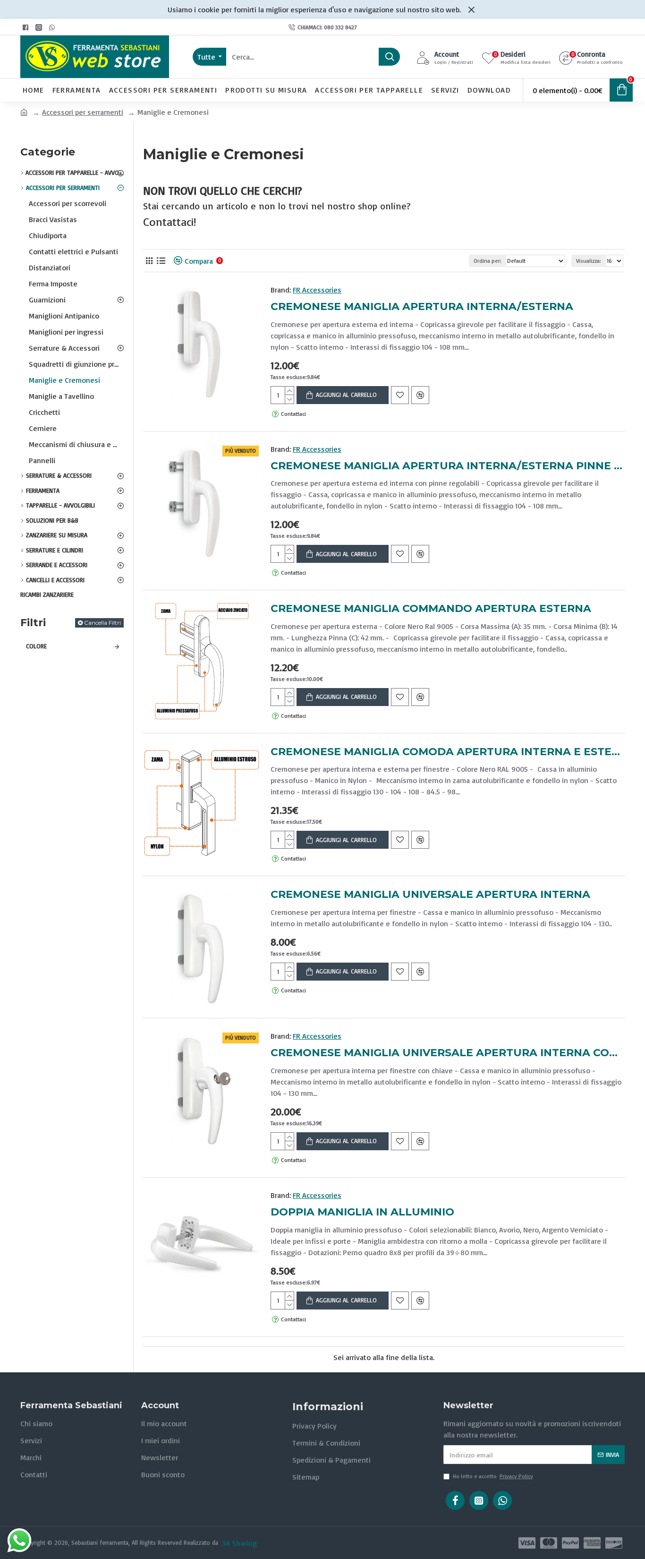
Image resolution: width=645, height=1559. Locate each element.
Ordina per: (487, 260)
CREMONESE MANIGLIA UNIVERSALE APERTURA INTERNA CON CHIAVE (448, 1052)
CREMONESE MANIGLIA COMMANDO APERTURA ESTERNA (431, 608)
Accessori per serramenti (82, 112)
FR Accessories (317, 289)
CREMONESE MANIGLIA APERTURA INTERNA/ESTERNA (422, 306)
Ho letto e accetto (493, 1476)
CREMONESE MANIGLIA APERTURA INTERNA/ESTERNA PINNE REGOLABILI (448, 465)
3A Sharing (239, 1543)
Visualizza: (588, 260)
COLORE (36, 646)
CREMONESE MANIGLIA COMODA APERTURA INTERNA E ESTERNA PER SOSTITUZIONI (448, 751)
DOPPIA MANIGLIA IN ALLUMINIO (362, 1212)
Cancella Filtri (102, 622)
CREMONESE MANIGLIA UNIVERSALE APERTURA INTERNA (430, 894)
